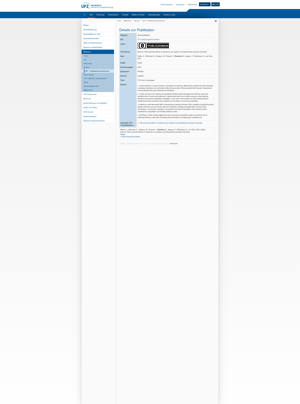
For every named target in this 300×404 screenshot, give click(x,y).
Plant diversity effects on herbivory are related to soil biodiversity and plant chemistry (171, 123)
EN (217, 4)
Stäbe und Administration (92, 43)
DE (213, 4)
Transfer (125, 14)
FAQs (86, 82)
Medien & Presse (138, 14)
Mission (86, 25)
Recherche (88, 63)
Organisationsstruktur (91, 38)
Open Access (89, 74)
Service (86, 67)
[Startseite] (85, 15)
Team (86, 56)
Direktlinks (204, 4)
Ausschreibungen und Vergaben (95, 103)
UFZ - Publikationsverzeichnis (97, 71)
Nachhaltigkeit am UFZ (91, 34)
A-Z (85, 59)
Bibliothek (86, 52)
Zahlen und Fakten (90, 107)
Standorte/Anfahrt (89, 116)
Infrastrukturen (113, 14)
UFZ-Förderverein (90, 94)
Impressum (180, 4)
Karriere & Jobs (169, 14)
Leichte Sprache (167, 4)
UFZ (91, 14)
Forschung (100, 14)
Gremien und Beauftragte (92, 47)
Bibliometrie (88, 90)
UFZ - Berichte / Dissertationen (95, 78)
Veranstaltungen (154, 14)
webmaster (174, 143)
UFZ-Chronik (88, 112)
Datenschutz (192, 4)
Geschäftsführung (90, 29)
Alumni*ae (87, 98)
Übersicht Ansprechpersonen (94, 121)
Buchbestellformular (91, 86)
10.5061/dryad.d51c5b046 (149, 39)
